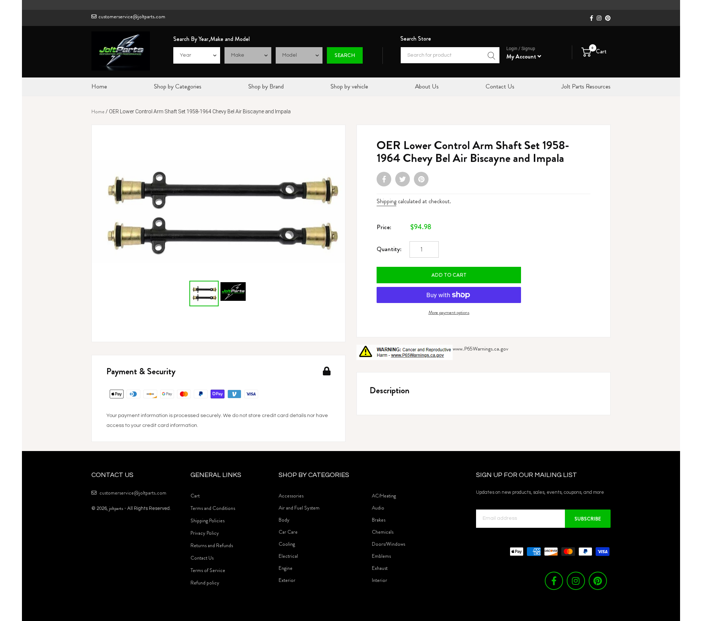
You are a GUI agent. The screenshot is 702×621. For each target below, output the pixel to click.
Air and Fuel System (299, 507)
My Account (521, 56)
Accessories (291, 495)
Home (98, 111)
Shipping (386, 201)
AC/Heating (384, 495)
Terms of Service (207, 570)
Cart (195, 495)
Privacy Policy (204, 533)
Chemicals (382, 531)
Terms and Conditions (212, 508)
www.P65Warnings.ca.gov (480, 349)
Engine (285, 568)
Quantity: (389, 249)
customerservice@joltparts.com (131, 16)
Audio (378, 507)
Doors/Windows (388, 544)
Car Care (288, 531)
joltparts (116, 508)
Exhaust (380, 568)
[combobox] (450, 55)
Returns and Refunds (211, 545)
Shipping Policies (207, 520)
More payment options (449, 312)
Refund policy (204, 582)
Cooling (287, 544)
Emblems (381, 556)
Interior (379, 580)
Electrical (288, 556)
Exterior (287, 580)
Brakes (378, 519)
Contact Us (202, 557)
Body (284, 519)
